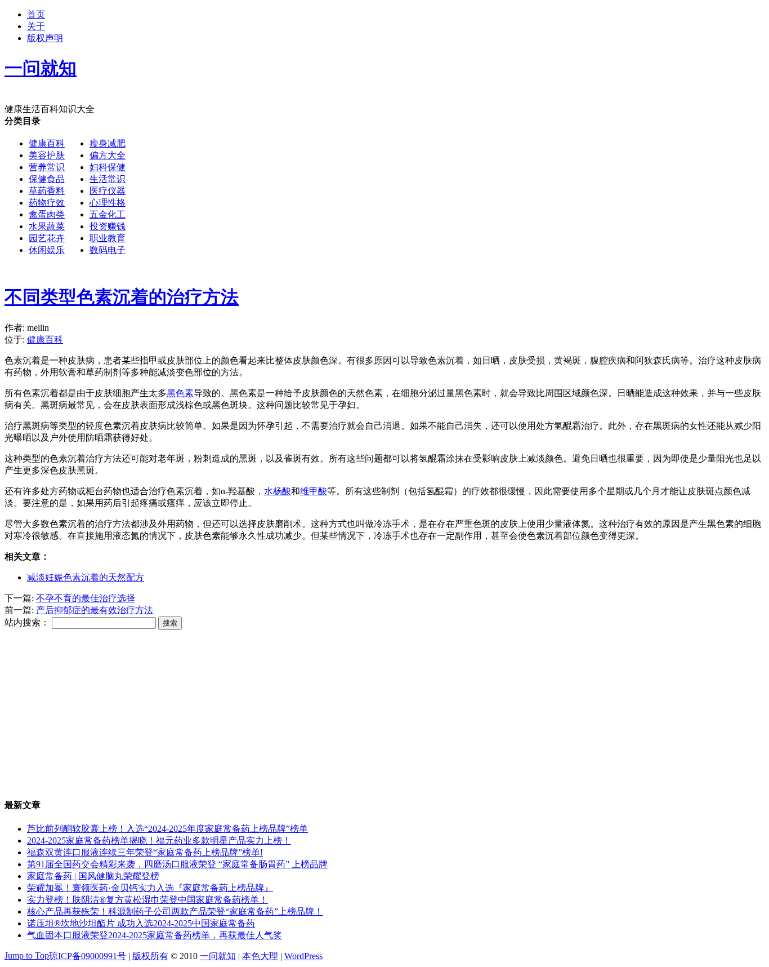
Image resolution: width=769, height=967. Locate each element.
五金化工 (108, 214)
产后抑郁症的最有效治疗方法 (94, 610)
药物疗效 (47, 202)
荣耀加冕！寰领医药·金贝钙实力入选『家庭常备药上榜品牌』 (150, 888)
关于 (36, 26)
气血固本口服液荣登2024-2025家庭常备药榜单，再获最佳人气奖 (154, 935)
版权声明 (45, 38)
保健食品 (47, 179)
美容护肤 (47, 155)
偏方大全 (108, 155)
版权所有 (150, 956)
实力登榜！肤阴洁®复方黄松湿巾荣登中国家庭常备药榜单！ (147, 899)
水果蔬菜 (47, 226)
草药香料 (47, 191)
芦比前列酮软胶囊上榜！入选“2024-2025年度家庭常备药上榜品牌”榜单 (167, 828)
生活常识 (108, 179)
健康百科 (47, 143)
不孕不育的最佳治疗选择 (85, 598)
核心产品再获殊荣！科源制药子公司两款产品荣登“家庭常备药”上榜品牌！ (175, 911)
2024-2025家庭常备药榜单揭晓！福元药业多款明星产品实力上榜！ (159, 840)
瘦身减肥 (108, 143)
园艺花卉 (47, 238)
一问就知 (218, 956)
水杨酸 (277, 491)
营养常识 (47, 167)
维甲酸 (313, 491)
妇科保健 (108, 167)
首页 (36, 14)
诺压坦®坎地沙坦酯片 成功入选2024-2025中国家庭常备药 (141, 923)
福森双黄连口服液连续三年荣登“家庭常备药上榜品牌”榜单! (145, 852)
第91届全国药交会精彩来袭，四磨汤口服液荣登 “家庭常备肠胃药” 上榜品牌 (177, 864)
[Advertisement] (342, 346)
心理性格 (108, 202)
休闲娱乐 (47, 250)
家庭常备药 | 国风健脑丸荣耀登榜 (93, 876)
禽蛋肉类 (47, 214)
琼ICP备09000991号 (87, 956)
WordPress (303, 956)
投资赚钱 (108, 226)
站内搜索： (27, 622)
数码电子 (108, 250)
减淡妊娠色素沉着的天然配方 (85, 577)
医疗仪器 (108, 191)
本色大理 (260, 956)
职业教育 (108, 238)
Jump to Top (27, 955)
